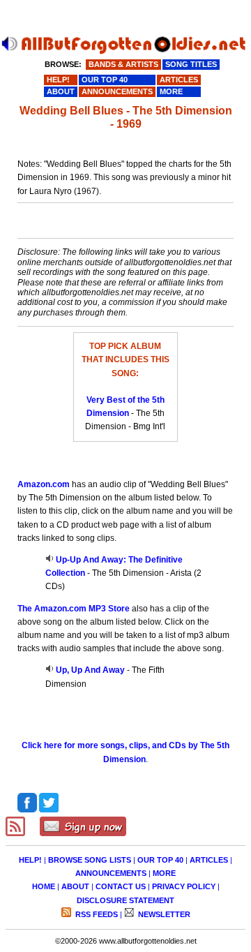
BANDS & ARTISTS (123, 64)
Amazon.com (43, 484)
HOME (43, 886)
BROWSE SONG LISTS (89, 860)
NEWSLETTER (163, 914)
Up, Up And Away (90, 670)
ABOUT (75, 886)
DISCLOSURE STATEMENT (125, 900)
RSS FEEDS (95, 914)
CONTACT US (121, 886)
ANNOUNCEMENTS (110, 873)
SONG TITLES (191, 64)
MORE (164, 873)
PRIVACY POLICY (183, 886)
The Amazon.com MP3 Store (73, 608)
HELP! (30, 860)
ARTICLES (209, 860)
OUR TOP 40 (160, 860)
